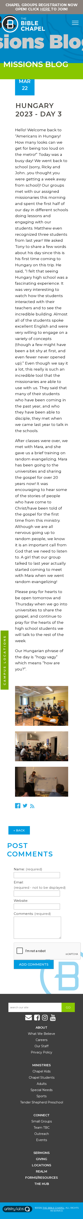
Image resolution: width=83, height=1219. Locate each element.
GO (68, 1007)
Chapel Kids (41, 1071)
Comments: (32, 914)
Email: (40, 885)
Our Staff (41, 1046)
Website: (21, 901)
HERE (45, 9)
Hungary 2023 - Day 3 (38, 109)
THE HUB (41, 1184)
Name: (28, 869)
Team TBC (42, 1128)
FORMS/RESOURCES (41, 1178)
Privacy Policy (41, 1052)
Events (41, 1140)
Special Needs (41, 1090)
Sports (41, 1096)
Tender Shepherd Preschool (41, 1102)
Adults (41, 1084)
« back (19, 830)
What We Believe (41, 1034)
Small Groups (41, 1121)
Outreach (41, 1134)
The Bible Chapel (53, 1207)
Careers (41, 1040)
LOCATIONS (41, 1165)
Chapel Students (41, 1078)
